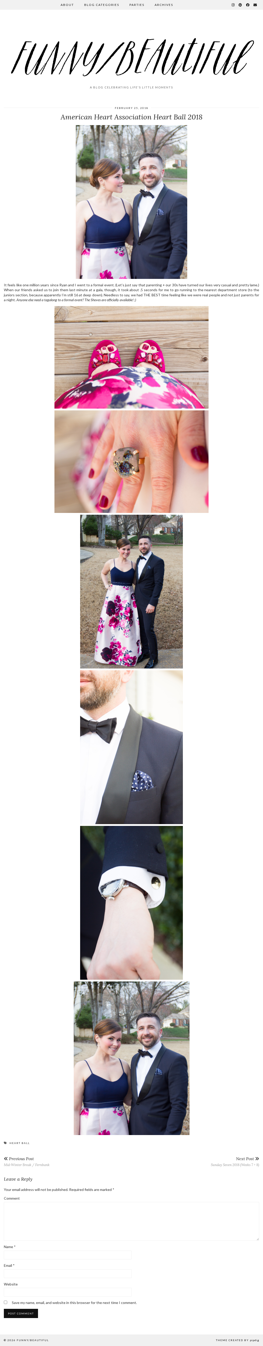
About (67, 5)
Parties (136, 5)
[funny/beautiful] (131, 50)
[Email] (255, 5)
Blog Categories (101, 5)
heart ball (20, 1143)
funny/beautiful (33, 1340)
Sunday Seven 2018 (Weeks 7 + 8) (235, 1161)
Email (9, 1265)
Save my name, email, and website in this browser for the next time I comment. (74, 1302)
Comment (12, 1198)
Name (10, 1246)
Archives (164, 5)
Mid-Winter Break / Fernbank (27, 1161)
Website (11, 1284)
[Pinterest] (240, 5)
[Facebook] (248, 5)
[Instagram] (233, 5)
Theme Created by (237, 1340)
